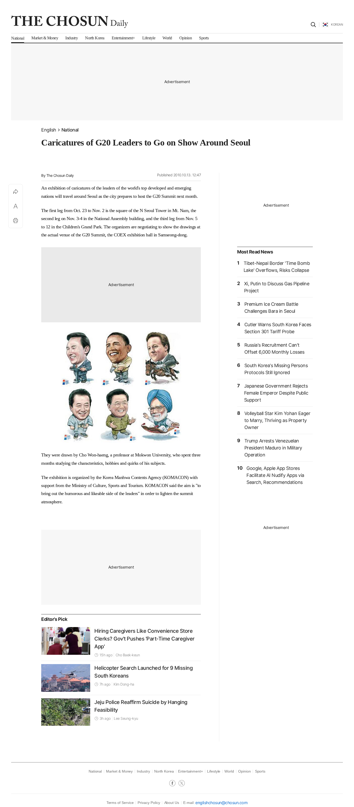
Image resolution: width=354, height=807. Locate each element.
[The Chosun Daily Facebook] (174, 783)
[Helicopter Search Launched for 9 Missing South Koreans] (65, 678)
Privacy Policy (149, 803)
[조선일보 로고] (69, 22)
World (229, 771)
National (70, 130)
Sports (260, 771)
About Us (171, 803)
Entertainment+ (190, 771)
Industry (143, 771)
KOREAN (337, 24)
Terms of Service (120, 803)
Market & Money (119, 771)
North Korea (164, 771)
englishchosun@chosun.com (221, 802)
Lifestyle (213, 771)
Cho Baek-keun (128, 655)
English (48, 130)
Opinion (244, 771)
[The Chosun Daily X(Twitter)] (182, 783)
